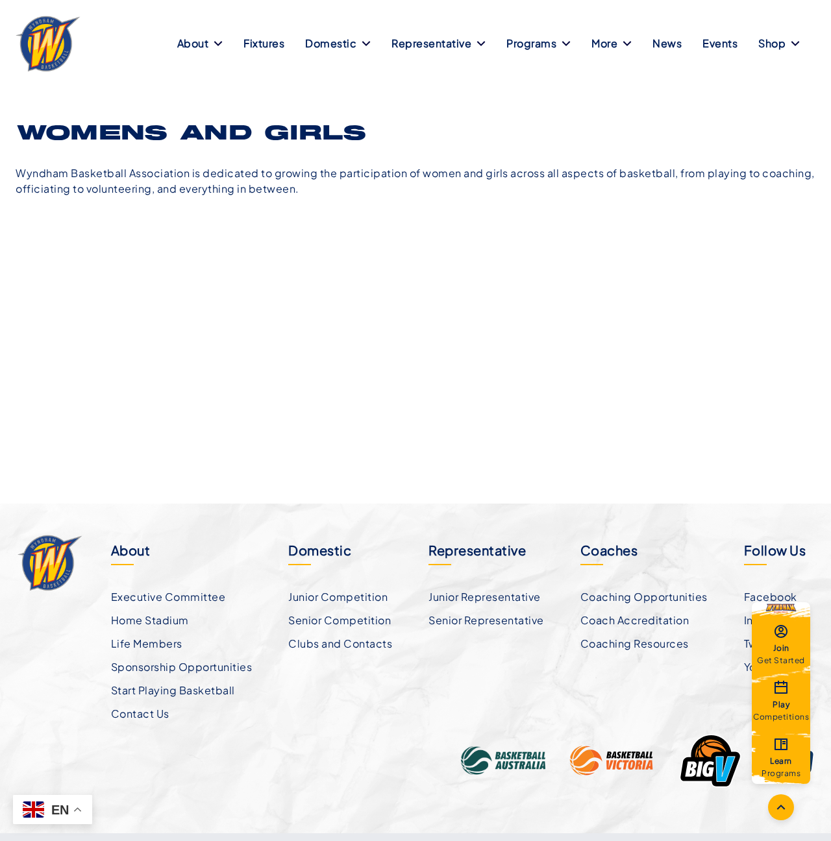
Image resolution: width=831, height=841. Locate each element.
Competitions (781, 710)
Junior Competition (338, 596)
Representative (431, 43)
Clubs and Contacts (340, 643)
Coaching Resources (634, 643)
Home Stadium (150, 620)
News (667, 43)
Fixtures (263, 43)
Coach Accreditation (634, 620)
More (604, 43)
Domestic (330, 43)
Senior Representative (486, 620)
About (193, 43)
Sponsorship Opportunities (182, 667)
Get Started (781, 653)
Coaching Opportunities (644, 596)
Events (720, 43)
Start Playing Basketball (173, 690)
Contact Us (140, 713)
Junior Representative (484, 596)
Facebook (770, 596)
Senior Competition (339, 620)
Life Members (146, 643)
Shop (772, 43)
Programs (531, 43)
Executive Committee (168, 596)
